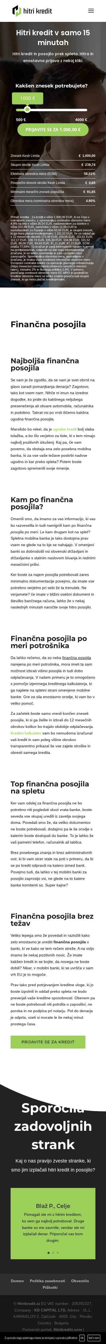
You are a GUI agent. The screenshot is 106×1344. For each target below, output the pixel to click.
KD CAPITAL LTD (50, 1310)
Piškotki (50, 1287)
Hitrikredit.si (28, 1303)
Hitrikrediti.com (68, 1329)
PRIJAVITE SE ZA (53, 130)
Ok (82, 1338)
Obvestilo (80, 1281)
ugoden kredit (65, 429)
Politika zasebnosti (47, 1281)
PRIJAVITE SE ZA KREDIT (47, 1042)
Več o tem (94, 1338)
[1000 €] (27, 109)
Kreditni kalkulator (26, 733)
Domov (17, 1281)
